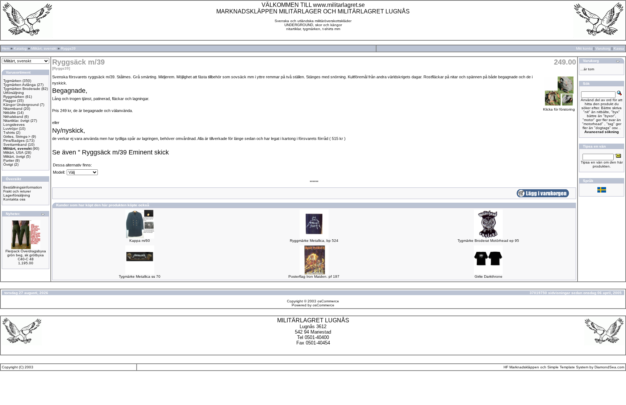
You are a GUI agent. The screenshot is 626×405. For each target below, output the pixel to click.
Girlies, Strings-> (16, 137)
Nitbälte (9, 113)
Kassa (619, 48)
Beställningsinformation (22, 187)
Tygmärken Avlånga (19, 85)
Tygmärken (12, 81)
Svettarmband (15, 144)
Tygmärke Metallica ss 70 (139, 276)
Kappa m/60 (139, 241)
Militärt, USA (13, 152)
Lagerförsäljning (16, 195)
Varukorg (603, 48)
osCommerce (328, 301)
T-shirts (9, 133)
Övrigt (8, 164)
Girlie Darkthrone (488, 276)
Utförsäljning (13, 93)
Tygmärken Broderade (21, 89)
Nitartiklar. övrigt (16, 121)
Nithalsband (13, 117)
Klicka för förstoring (559, 109)
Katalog (20, 48)
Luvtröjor (10, 129)
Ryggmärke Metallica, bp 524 (314, 241)
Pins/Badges (14, 140)
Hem (5, 48)
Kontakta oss (14, 199)
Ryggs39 (68, 48)
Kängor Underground (21, 105)
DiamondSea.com (609, 367)
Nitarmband (12, 109)
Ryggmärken (13, 97)
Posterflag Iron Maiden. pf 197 (313, 276)
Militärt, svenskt (44, 48)
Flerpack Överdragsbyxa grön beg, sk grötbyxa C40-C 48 (25, 255)
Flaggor (9, 101)
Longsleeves (14, 125)
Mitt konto (584, 48)
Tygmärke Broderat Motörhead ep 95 (488, 241)
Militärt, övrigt (14, 156)
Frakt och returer (17, 191)
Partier (8, 160)
